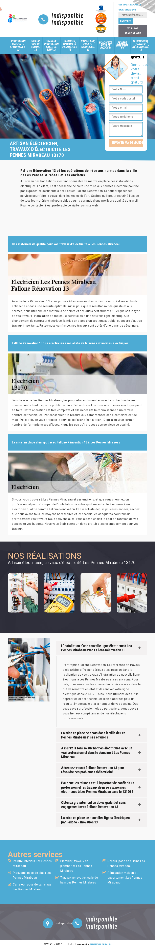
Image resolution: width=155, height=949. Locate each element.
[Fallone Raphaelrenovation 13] (18, 18)
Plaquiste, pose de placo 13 (105, 45)
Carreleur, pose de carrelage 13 (88, 45)
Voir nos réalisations (133, 31)
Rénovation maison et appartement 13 (18, 45)
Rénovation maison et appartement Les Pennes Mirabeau (125, 877)
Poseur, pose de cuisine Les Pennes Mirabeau (126, 863)
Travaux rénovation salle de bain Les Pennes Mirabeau (79, 880)
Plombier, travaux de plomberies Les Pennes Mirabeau (76, 865)
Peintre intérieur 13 (122, 45)
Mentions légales (100, 944)
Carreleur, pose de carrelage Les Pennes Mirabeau (32, 887)
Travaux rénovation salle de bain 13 (51, 45)
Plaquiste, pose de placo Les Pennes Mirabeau (32, 875)
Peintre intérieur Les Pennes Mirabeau (32, 863)
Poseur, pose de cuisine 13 (35, 45)
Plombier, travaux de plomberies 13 (69, 45)
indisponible (67, 16)
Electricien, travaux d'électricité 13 (140, 45)
